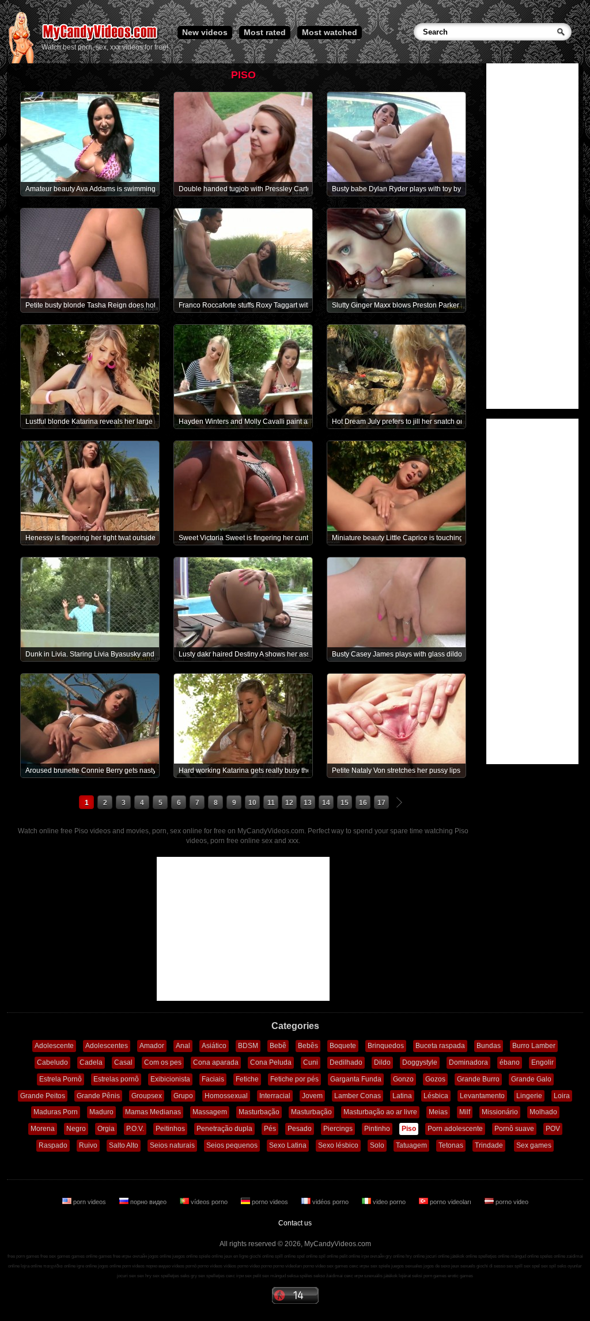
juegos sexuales (406, 1266)
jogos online (159, 1256)
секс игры (359, 1266)
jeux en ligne (236, 1256)
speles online (552, 1256)
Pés (270, 1129)
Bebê (278, 1046)
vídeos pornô (184, 1266)
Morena (43, 1129)
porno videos (270, 1201)
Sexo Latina (288, 1145)
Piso (409, 1129)
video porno (389, 1201)
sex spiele (380, 1266)
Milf (464, 1112)
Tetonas (450, 1145)
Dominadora (468, 1062)
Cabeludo (52, 1062)
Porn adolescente (455, 1129)
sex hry (144, 1275)
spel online (307, 1256)
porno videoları (450, 1201)
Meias (438, 1112)
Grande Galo (531, 1079)
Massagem (209, 1112)
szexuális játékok (381, 1275)
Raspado (53, 1145)
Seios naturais (172, 1145)
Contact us (295, 1223)
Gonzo (403, 1079)
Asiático (214, 1046)
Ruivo (88, 1145)
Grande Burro (478, 1079)
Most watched (329, 32)
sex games (337, 1266)
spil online (328, 1256)
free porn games (23, 1256)
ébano (510, 1062)
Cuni (310, 1062)
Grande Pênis (98, 1096)
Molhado (543, 1112)
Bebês (308, 1046)
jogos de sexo (436, 1266)
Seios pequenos (232, 1145)
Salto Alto (123, 1145)
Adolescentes (106, 1046)
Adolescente (54, 1046)
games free (109, 1256)
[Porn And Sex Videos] (100, 40)
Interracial (274, 1096)
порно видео (148, 1201)
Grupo (183, 1096)
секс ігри (235, 1275)
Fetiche (247, 1079)
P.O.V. (135, 1129)
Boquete (343, 1046)
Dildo (382, 1062)
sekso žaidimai (328, 1275)
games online (84, 1256)
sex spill (514, 1266)
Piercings (338, 1129)
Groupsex (146, 1096)
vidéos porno (330, 1201)
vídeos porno (209, 1201)
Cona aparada (216, 1062)
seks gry (188, 1275)
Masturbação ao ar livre (380, 1112)
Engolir (542, 1062)
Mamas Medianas (153, 1112)
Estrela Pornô (60, 1079)
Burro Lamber (533, 1046)
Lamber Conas (357, 1096)
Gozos (435, 1079)
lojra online (31, 1266)
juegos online (185, 1256)
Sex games (533, 1145)
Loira (562, 1096)
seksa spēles (299, 1275)
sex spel (532, 1266)
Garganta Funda (355, 1079)
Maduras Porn (55, 1112)
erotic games (460, 1275)
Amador (151, 1046)
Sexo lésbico (338, 1145)
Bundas (488, 1046)
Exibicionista (170, 1079)
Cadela (91, 1062)
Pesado (300, 1129)
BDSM (248, 1046)
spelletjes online (493, 1256)
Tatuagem (411, 1145)
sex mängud (274, 1275)
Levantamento (482, 1096)
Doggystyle (419, 1062)
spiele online (211, 1256)
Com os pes (162, 1062)
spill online (285, 1256)
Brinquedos (386, 1046)
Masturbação (259, 1112)
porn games (435, 1275)
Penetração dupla (224, 1129)
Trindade (489, 1145)
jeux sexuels (463, 1266)
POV (553, 1129)
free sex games (55, 1256)
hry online (415, 1256)
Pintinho (377, 1129)
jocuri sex (126, 1275)
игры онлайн (134, 1256)
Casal (123, 1062)
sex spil (548, 1266)
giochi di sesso (490, 1266)
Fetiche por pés (294, 1079)
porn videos (89, 1201)
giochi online (261, 1256)
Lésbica (435, 1096)
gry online (394, 1256)
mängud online (524, 1256)
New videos (205, 32)
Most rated (265, 32)
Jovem (312, 1096)
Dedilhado (346, 1062)
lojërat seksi (410, 1275)
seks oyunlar (569, 1266)
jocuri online (437, 1256)
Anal (183, 1046)
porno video (511, 1201)
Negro (76, 1129)
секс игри (353, 1275)
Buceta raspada (440, 1046)
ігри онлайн (372, 1256)
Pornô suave (514, 1129)
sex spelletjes (166, 1275)
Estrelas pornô (116, 1079)
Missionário (500, 1112)
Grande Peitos (42, 1096)
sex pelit (253, 1275)
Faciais (213, 1079)
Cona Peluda (271, 1062)
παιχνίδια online (59, 1266)
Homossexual (226, 1096)
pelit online (349, 1256)
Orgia (106, 1129)
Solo (377, 1145)
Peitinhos (170, 1129)
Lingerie (529, 1096)
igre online (87, 1266)
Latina (402, 1096)
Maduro (101, 1112)
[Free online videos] (21, 61)
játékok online (464, 1256)
